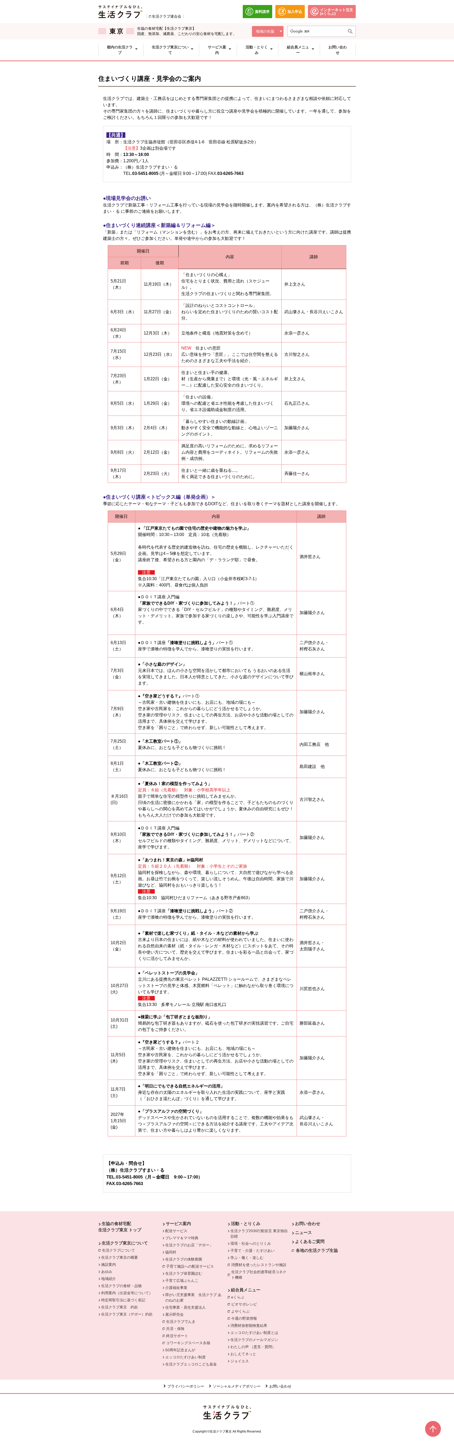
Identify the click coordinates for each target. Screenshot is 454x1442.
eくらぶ (239, 1297)
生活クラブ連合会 (166, 16)
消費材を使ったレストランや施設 (260, 1265)
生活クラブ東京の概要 (119, 1257)
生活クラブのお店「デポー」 (189, 1245)
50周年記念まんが (180, 1350)
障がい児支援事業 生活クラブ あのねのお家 (193, 1297)
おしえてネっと (243, 1354)
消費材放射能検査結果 (248, 1325)
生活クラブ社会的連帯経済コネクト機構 (260, 1274)
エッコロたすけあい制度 (185, 1357)
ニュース (303, 1232)
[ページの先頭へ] (433, 1429)
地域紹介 (108, 1279)
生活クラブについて (120, 1250)
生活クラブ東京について (125, 1243)
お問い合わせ (307, 1223)
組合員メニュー (245, 1290)
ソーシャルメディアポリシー (237, 1386)
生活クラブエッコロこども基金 (191, 1364)
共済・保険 (176, 1329)
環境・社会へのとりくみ (250, 1243)
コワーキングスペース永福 (189, 1343)
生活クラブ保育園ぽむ (183, 1273)
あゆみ (106, 1271)
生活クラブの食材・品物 (121, 1286)
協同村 (170, 1252)
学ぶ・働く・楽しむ (247, 1258)
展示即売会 (174, 1314)
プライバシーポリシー (185, 1386)
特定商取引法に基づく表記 (123, 1300)
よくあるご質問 (309, 1241)
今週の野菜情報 (244, 1318)
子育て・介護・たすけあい (252, 1250)
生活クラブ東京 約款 (119, 1307)
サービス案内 (178, 1223)
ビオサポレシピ (245, 1304)
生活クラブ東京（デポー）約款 (127, 1314)
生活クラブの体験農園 (183, 1259)
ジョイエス (239, 1361)
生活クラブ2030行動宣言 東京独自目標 (259, 1233)
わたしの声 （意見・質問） (253, 1347)
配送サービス (176, 1231)
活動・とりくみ (245, 1223)
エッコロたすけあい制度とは (254, 1332)
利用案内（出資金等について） (127, 1293)
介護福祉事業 (176, 1288)
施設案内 (108, 1264)
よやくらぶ (241, 1311)
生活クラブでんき (182, 1321)
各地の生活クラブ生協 (317, 1250)
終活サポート (178, 1336)
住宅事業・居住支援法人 (185, 1307)
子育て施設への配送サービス (191, 1266)
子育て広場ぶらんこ (181, 1280)
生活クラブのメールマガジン (254, 1340)
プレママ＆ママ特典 (181, 1238)
